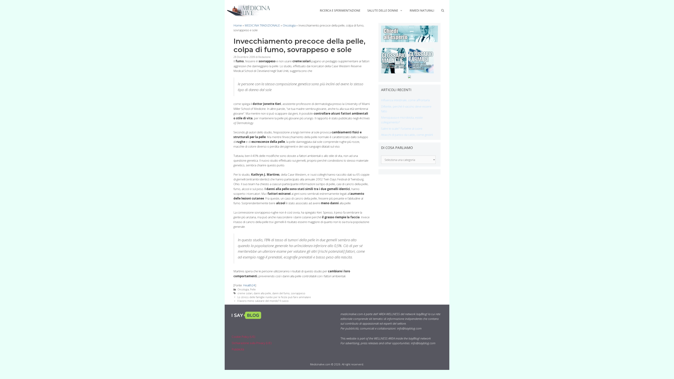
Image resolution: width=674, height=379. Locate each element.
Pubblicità (238, 349)
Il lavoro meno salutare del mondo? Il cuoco (263, 300)
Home (237, 25)
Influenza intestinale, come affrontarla (405, 100)
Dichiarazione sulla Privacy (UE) (252, 343)
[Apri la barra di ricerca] (443, 10)
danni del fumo (281, 293)
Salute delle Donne (382, 10)
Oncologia (289, 25)
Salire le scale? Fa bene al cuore (401, 129)
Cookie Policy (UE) (243, 337)
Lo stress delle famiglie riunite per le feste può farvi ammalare (274, 297)
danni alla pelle (262, 293)
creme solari (244, 293)
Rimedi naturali (422, 10)
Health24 (249, 285)
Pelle (253, 289)
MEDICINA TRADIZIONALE (262, 25)
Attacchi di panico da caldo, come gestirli (407, 135)
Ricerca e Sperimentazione (340, 10)
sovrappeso (298, 293)
